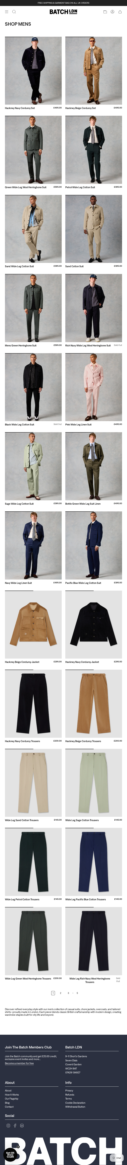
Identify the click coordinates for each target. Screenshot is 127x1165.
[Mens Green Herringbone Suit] (33, 308)
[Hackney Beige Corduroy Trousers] (93, 704)
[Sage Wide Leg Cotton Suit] (33, 466)
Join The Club (95, 1146)
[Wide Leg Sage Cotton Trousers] (93, 783)
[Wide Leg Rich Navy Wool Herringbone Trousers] (93, 941)
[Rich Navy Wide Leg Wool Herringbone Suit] (93, 308)
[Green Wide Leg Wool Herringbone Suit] (33, 150)
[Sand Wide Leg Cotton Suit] (33, 229)
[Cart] (120, 12)
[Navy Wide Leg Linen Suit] (33, 545)
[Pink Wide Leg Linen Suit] (93, 387)
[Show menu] (6, 12)
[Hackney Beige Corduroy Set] (93, 71)
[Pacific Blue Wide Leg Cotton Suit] (93, 545)
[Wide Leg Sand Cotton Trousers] (33, 783)
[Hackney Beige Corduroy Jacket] (33, 625)
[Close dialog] (123, 1089)
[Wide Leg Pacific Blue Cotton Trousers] (93, 862)
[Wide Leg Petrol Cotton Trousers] (33, 862)
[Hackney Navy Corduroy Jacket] (93, 625)
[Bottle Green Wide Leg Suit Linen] (93, 466)
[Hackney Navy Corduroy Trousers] (33, 704)
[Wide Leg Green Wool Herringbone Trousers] (33, 941)
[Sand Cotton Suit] (93, 229)
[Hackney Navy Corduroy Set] (33, 71)
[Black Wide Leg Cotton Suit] (33, 387)
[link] (95, 1097)
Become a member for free (19, 1063)
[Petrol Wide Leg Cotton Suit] (93, 150)
